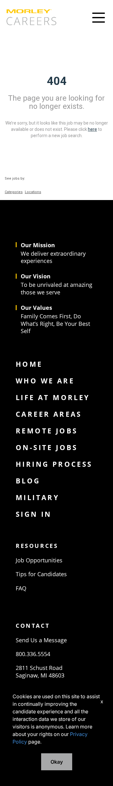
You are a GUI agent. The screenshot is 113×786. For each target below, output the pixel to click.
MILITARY (37, 497)
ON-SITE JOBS (47, 447)
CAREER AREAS (49, 414)
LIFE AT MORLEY (53, 397)
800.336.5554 (33, 654)
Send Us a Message (41, 640)
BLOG (28, 480)
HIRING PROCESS (54, 464)
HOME (29, 364)
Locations (33, 192)
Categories (14, 192)
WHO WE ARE (45, 380)
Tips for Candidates (41, 574)
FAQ (21, 588)
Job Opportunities (39, 560)
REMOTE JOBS (47, 430)
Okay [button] (57, 762)
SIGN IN (34, 514)
